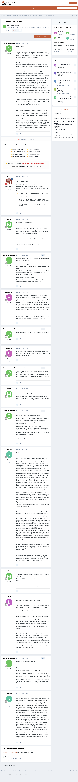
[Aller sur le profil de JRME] (9, 181)
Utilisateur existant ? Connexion (58, 3)
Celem (60, 83)
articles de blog (24, 166)
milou (9, 219)
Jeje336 (61, 101)
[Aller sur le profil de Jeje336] (55, 97)
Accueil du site (6, 8)
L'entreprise (33, 8)
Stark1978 (8, 292)
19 (9, 232)
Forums (14, 8)
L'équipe (25, 8)
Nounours (8, 449)
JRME (9, 176)
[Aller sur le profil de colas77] (55, 89)
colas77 (61, 91)
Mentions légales (20, 774)
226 (9, 305)
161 (9, 462)
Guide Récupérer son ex (18, 151)
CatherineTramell (14, 25)
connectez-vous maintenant (10, 752)
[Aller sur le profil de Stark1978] (9, 297)
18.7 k (9, 189)
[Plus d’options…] (48, 43)
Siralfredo (61, 67)
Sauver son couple (17, 154)
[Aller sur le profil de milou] (9, 224)
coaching (38, 166)
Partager (7, 30)
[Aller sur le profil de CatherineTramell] (4, 26)
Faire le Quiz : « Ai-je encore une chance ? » (34, 163)
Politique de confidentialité (8, 774)
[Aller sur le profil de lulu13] (9, 602)
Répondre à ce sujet (42, 36)
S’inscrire (73, 3)
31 (9, 610)
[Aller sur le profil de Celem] (55, 81)
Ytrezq (60, 75)
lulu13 (9, 597)
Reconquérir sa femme (34, 154)
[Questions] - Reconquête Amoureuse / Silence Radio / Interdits (33, 27)
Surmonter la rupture (34, 156)
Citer (21, 133)
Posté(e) (22, 43)
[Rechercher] (75, 8)
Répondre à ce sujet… (16, 758)
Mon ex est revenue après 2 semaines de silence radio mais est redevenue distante (64, 98)
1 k (9, 56)
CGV (26, 774)
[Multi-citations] (17, 134)
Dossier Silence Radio (18, 149)
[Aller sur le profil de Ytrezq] (55, 73)
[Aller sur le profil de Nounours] (9, 454)
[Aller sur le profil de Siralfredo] (55, 65)
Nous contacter (39, 777)
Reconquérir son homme (18, 156)
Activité (40, 8)
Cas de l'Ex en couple (34, 151)
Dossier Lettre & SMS (34, 149)
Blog (20, 8)
